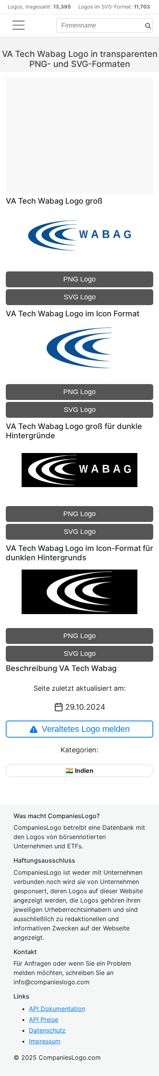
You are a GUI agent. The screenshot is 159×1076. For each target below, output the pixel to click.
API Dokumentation (57, 1009)
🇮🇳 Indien (79, 770)
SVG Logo (80, 297)
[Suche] (145, 26)
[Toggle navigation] (18, 25)
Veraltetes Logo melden (86, 729)
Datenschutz (47, 1030)
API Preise (43, 1019)
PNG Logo (79, 279)
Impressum (45, 1041)
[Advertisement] (79, 132)
